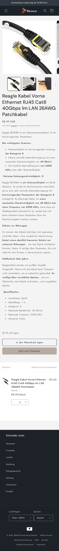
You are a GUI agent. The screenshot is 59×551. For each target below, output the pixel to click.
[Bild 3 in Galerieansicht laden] (44, 84)
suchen (9, 457)
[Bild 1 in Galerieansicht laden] (14, 84)
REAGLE (17, 535)
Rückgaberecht (13, 471)
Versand (14, 125)
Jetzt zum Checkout (29, 351)
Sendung (10, 464)
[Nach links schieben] (3, 84)
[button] (6, 10)
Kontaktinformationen (25, 544)
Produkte (10, 450)
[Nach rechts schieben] (55, 84)
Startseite (10, 443)
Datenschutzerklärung (23, 540)
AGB (36, 540)
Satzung (10, 477)
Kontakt (9, 491)
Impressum (11, 484)
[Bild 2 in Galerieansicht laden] (29, 84)
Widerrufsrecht (46, 535)
